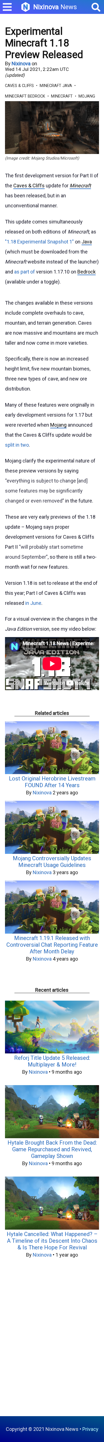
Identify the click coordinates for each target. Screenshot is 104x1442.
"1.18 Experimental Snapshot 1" (39, 242)
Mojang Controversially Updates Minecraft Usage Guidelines (52, 861)
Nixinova (21, 63)
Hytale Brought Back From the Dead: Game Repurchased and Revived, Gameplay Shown (52, 1149)
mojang (86, 96)
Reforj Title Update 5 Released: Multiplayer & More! (52, 1061)
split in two (17, 445)
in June (33, 603)
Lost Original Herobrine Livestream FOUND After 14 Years (52, 782)
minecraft (62, 96)
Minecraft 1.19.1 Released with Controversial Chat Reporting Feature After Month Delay (52, 945)
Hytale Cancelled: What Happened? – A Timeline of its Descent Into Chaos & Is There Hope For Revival (52, 1241)
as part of (24, 272)
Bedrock (86, 272)
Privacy (90, 1429)
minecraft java (56, 85)
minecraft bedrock (25, 96)
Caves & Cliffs (29, 185)
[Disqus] (52, 1340)
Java (87, 242)
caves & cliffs (19, 85)
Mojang (58, 425)
